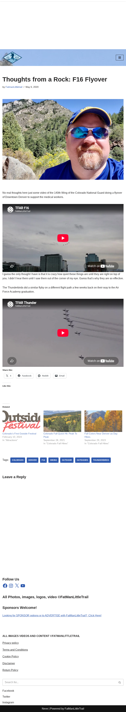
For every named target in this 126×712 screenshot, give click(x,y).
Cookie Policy (10, 656)
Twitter (6, 696)
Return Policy (10, 670)
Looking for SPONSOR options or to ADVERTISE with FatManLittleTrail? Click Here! (51, 615)
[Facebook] (5, 585)
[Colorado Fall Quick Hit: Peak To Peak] (62, 421)
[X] (17, 585)
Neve (45, 708)
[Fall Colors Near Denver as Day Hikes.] (103, 421)
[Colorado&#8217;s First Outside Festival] (21, 421)
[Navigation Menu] (120, 57)
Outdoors (82, 460)
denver (32, 460)
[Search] (120, 682)
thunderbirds (101, 460)
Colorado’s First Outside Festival (19, 433)
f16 (43, 460)
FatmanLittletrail (14, 87)
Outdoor (67, 460)
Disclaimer (8, 663)
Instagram (8, 702)
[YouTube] (22, 585)
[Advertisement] (63, 25)
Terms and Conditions (15, 649)
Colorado (17, 460)
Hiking (53, 460)
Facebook (8, 690)
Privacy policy (10, 642)
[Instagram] (11, 585)
